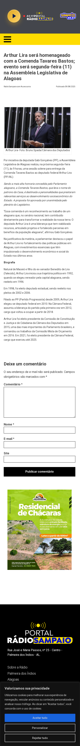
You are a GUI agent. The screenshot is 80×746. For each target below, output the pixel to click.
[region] (40, 714)
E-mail (9, 439)
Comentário (13, 384)
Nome (9, 424)
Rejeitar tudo (40, 737)
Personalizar (40, 727)
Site (6, 453)
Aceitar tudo (40, 717)
